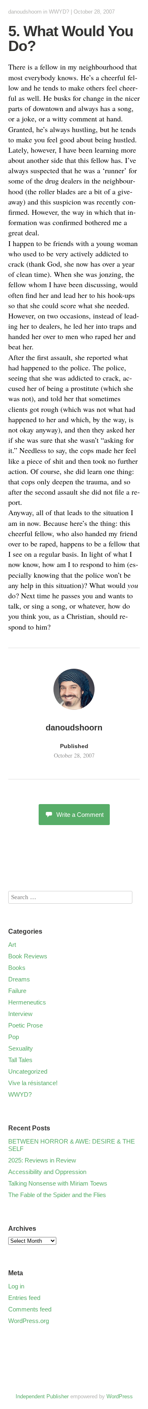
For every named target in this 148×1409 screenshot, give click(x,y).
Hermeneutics (27, 1002)
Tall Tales (20, 1059)
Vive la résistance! (33, 1082)
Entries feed (24, 1297)
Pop (13, 1036)
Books (16, 967)
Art (12, 944)
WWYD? (59, 12)
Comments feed (29, 1309)
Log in (16, 1286)
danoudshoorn (25, 12)
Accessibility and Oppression (47, 1171)
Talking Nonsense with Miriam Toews (57, 1183)
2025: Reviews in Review (42, 1160)
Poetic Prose (25, 1025)
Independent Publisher (42, 1396)
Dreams (19, 979)
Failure (17, 990)
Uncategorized (27, 1071)
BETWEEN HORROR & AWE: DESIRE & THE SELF (71, 1145)
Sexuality (20, 1048)
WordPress (119, 1396)
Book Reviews (27, 956)
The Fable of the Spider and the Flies (57, 1194)
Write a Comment (80, 814)
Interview (20, 1013)
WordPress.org (28, 1320)
